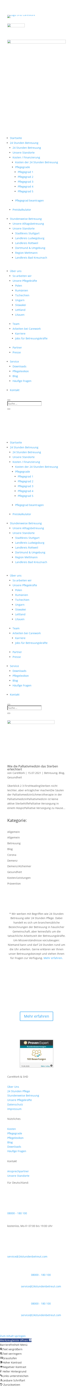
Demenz (12, 860)
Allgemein (13, 832)
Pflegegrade (22, 167)
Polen (18, 285)
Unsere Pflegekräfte (25, 280)
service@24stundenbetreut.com (27, 1256)
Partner (17, 347)
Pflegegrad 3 (25, 181)
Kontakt (14, 390)
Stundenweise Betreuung (26, 219)
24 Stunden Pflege (18, 1091)
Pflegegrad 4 (25, 186)
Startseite (16, 138)
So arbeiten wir (22, 276)
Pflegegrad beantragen (29, 200)
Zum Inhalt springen (13, 1336)
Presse (17, 352)
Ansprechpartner (18, 1171)
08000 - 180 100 (17, 1213)
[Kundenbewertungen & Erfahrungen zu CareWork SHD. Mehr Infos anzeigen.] (36, 1066)
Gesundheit (14, 777)
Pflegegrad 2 (25, 177)
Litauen (20, 314)
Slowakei (20, 305)
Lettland (20, 310)
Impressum (14, 1109)
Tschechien (22, 295)
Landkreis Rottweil (26, 243)
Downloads (19, 366)
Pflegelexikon (21, 371)
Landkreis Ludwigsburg (29, 238)
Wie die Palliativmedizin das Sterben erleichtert (32, 767)
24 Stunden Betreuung (24, 143)
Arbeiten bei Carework (27, 328)
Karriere (20, 333)
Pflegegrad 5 (25, 191)
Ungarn (20, 300)
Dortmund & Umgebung (30, 248)
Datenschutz (15, 1104)
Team (16, 324)
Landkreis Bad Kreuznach (31, 257)
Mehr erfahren (36, 1016)
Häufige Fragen (22, 381)
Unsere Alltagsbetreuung (28, 223)
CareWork (19, 773)
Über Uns (13, 1086)
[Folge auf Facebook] (33, 78)
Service (14, 361)
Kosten (11, 1129)
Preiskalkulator (22, 209)
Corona (11, 855)
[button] (15, 1340)
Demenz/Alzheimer (19, 866)
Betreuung (50, 773)
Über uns (16, 271)
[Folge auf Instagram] (40, 78)
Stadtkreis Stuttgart (27, 233)
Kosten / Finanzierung (26, 157)
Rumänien (21, 290)
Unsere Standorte (24, 152)
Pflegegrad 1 (25, 172)
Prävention (14, 883)
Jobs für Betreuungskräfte (31, 338)
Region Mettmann (26, 252)
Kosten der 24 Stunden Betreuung (36, 162)
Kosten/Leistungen (19, 878)
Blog (15, 376)
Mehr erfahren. (53, 958)
